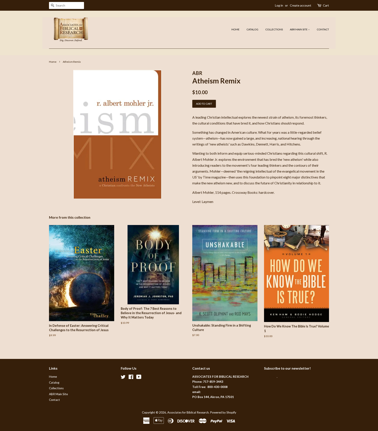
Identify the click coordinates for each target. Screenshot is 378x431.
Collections (274, 29)
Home (235, 29)
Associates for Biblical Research (188, 412)
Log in (279, 5)
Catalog (252, 29)
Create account (300, 5)
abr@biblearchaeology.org (220, 392)
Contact (323, 29)
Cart (326, 5)
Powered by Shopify (223, 412)
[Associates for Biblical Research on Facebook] (130, 377)
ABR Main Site (299, 29)
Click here (270, 376)
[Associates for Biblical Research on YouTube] (138, 377)
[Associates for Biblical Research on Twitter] (123, 377)
